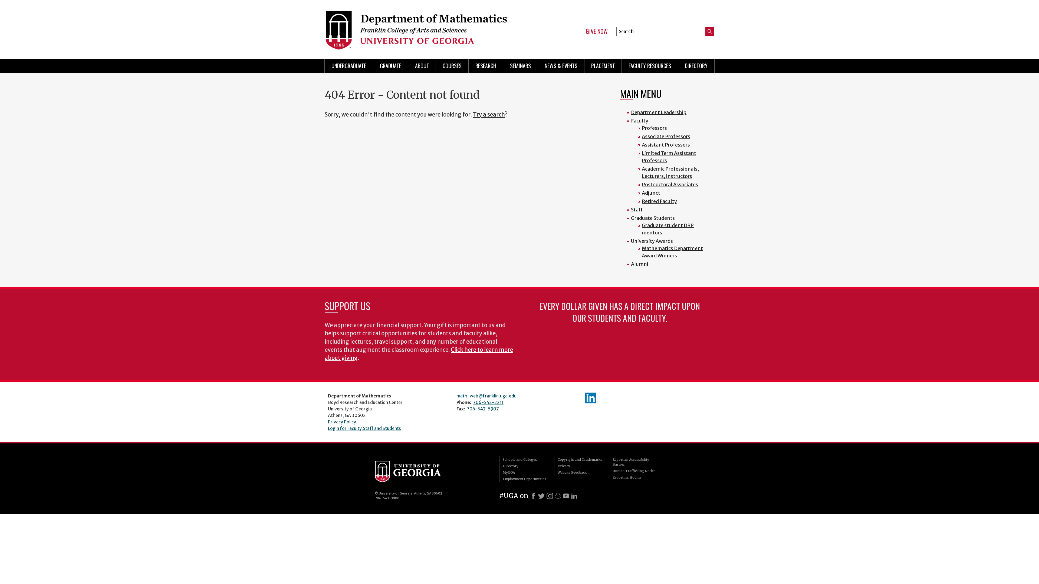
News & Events (561, 66)
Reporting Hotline (627, 477)
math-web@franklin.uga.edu (486, 396)
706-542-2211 (488, 402)
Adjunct (651, 193)
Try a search (489, 114)
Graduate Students (653, 218)
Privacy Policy (342, 421)
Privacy (564, 466)
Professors (654, 128)
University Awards (652, 241)
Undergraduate (348, 66)
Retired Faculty (659, 201)
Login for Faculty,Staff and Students (364, 428)
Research (485, 66)
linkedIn (591, 398)
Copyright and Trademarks (580, 459)
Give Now (597, 31)
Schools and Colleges (520, 459)
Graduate (390, 66)
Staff (637, 210)
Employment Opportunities (524, 479)
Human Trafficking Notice (634, 471)
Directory (696, 66)
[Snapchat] (558, 496)
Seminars (520, 66)
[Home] (419, 27)
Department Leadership (658, 112)
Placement (603, 66)
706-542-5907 (483, 409)
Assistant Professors (666, 145)
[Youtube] (566, 496)
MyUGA (509, 472)
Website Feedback (572, 472)
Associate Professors (666, 136)
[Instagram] (550, 496)
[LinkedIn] (574, 496)
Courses (452, 66)
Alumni (639, 264)
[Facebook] (533, 496)
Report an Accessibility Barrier (631, 461)
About (422, 66)
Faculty (639, 121)
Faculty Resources (650, 66)
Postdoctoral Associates (670, 184)
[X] (541, 496)
